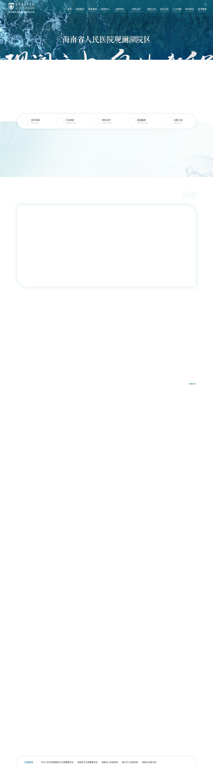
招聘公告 (167, 562)
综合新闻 (52, 562)
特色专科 (19, 479)
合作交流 (164, 10)
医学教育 (202, 10)
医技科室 (19, 492)
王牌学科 (112, 562)
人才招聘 (177, 10)
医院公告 (151, 10)
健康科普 (99, 562)
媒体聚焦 (65, 562)
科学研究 (189, 10)
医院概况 (80, 10)
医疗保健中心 (21, 504)
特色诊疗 (136, 10)
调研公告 (190, 562)
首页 (70, 10)
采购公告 (178, 562)
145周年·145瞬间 (82, 562)
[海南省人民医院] (21, 8)
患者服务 (92, 10)
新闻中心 (105, 10)
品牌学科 (119, 10)
